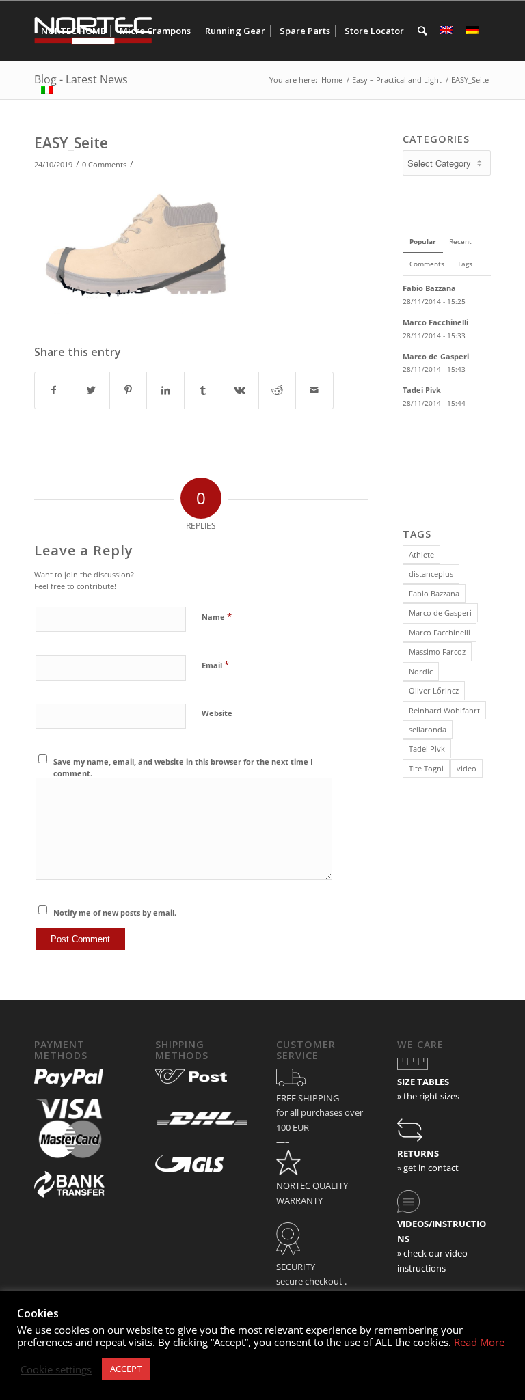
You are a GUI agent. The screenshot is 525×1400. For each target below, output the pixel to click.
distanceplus (431, 573)
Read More (479, 1342)
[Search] (422, 31)
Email (215, 665)
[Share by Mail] (314, 390)
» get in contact (428, 1168)
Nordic (421, 671)
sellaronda (427, 729)
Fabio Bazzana (434, 593)
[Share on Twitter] (90, 390)
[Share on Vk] (239, 390)
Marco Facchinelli (439, 632)
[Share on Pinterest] (128, 390)
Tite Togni (426, 768)
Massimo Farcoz (437, 651)
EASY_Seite (71, 142)
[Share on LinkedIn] (165, 390)
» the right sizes (428, 1096)
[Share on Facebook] (53, 390)
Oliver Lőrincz (434, 690)
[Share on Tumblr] (203, 390)
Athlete (421, 554)
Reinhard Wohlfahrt (444, 710)
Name (217, 616)
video (466, 768)
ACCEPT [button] (126, 1368)
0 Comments (104, 164)
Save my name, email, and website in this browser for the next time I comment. (183, 767)
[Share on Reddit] (277, 390)
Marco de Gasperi (440, 612)
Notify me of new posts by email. (114, 912)
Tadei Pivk (427, 748)
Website (217, 713)
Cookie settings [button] (56, 1369)
